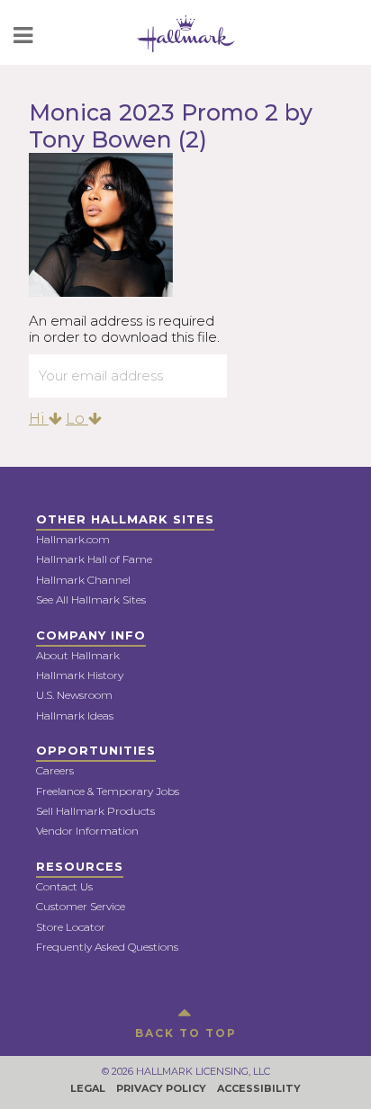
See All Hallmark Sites (91, 599)
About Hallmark (78, 655)
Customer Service (80, 906)
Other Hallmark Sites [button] (125, 519)
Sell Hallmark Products (95, 811)
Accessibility (259, 1088)
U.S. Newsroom (74, 695)
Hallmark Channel (83, 579)
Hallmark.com (73, 539)
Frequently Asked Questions (107, 946)
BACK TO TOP (186, 1033)
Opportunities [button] (96, 750)
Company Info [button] (91, 635)
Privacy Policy (161, 1088)
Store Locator (70, 927)
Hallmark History (79, 675)
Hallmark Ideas (74, 715)
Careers (55, 770)
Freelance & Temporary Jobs (107, 791)
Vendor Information (87, 830)
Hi (39, 418)
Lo (77, 418)
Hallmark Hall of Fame (94, 559)
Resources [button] (79, 866)
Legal (87, 1088)
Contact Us (64, 886)
